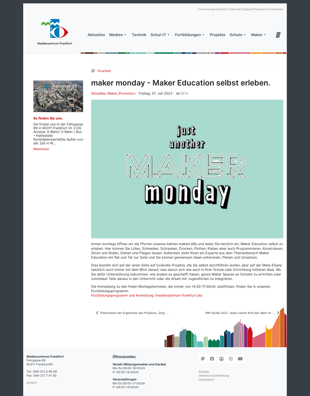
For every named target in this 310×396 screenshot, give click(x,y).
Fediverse (235, 9)
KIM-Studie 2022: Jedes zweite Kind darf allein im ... (239, 313)
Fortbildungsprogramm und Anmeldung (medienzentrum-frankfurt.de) (146, 295)
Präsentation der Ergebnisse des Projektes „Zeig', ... (134, 313)
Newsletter (277, 9)
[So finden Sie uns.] (58, 96)
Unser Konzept (207, 9)
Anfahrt (32, 382)
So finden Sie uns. (48, 118)
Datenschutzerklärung (214, 375)
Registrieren (261, 9)
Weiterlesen (41, 149)
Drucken (104, 71)
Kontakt (222, 9)
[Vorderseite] (187, 169)
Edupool (247, 9)
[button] (118, 34)
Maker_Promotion (121, 93)
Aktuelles (98, 93)
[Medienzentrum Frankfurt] (54, 32)
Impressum (206, 379)
